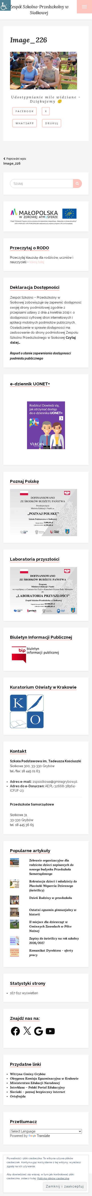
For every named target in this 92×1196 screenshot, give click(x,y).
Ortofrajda (18, 1096)
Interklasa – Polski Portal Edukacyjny (37, 1087)
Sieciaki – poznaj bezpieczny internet (37, 1092)
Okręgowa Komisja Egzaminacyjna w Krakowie (44, 1078)
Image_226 (14, 161)
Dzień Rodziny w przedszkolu (50, 898)
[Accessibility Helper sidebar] (5, 5)
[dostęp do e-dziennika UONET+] (46, 425)
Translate (43, 1136)
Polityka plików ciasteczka (53, 1178)
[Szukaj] (77, 183)
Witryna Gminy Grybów (28, 1074)
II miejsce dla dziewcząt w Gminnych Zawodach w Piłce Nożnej (50, 926)
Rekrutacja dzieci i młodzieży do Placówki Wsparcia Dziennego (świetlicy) (53, 885)
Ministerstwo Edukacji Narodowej (35, 1083)
